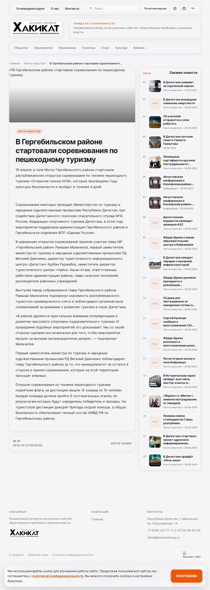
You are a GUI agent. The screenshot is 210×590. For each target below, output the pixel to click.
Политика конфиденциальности (73, 554)
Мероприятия (43, 47)
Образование (67, 47)
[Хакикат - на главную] (36, 28)
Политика (88, 47)
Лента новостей (34, 63)
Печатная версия (155, 8)
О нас (55, 8)
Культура (121, 47)
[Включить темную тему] (175, 8)
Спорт (105, 47)
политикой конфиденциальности (57, 576)
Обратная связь (38, 554)
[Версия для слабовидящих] (184, 8)
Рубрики (139, 47)
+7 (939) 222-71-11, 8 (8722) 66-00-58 (174, 530)
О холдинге (16, 554)
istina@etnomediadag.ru (163, 537)
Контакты (72, 8)
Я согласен (186, 576)
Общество (21, 47)
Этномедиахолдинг (30, 8)
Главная (14, 63)
